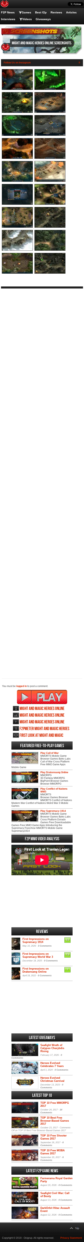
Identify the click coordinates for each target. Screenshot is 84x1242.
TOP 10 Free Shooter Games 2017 (53, 1137)
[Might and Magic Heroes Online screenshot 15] (17, 249)
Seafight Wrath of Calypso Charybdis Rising (52, 1048)
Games (26, 12)
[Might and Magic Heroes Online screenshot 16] (49, 249)
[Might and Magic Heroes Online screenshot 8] (49, 158)
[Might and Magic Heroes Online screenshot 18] (49, 272)
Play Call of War (49, 753)
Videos (27, 19)
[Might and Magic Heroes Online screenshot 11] (17, 203)
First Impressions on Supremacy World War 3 (37, 955)
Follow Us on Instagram (17, 62)
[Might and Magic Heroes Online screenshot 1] (17, 89)
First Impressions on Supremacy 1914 (35, 940)
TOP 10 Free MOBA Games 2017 (52, 1152)
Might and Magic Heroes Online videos (42, 722)
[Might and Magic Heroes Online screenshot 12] (49, 203)
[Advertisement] (42, 480)
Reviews (56, 12)
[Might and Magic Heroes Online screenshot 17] (17, 272)
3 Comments (45, 946)
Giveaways (43, 19)
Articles (71, 12)
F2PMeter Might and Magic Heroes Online (44, 728)
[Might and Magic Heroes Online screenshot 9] (17, 181)
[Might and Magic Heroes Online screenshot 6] (49, 135)
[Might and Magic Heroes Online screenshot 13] (17, 226)
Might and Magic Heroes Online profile (42, 708)
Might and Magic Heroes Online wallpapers (42, 715)
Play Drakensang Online (54, 772)
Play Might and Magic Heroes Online (42, 697)
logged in (21, 686)
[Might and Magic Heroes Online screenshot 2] (49, 89)
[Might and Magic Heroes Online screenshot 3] (17, 112)
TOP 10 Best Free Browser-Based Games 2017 (54, 1120)
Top (77, 1228)
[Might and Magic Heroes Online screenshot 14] (49, 226)
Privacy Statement (71, 1238)
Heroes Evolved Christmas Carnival (52, 1079)
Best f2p (41, 12)
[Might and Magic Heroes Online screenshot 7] (17, 158)
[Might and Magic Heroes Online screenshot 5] (17, 135)
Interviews (8, 19)
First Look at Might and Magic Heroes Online (41, 735)
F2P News (8, 12)
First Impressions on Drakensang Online (35, 970)
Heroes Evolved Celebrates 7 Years (52, 1064)
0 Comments (51, 960)
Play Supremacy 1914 (53, 811)
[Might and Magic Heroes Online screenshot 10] (49, 181)
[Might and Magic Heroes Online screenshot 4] (49, 112)
